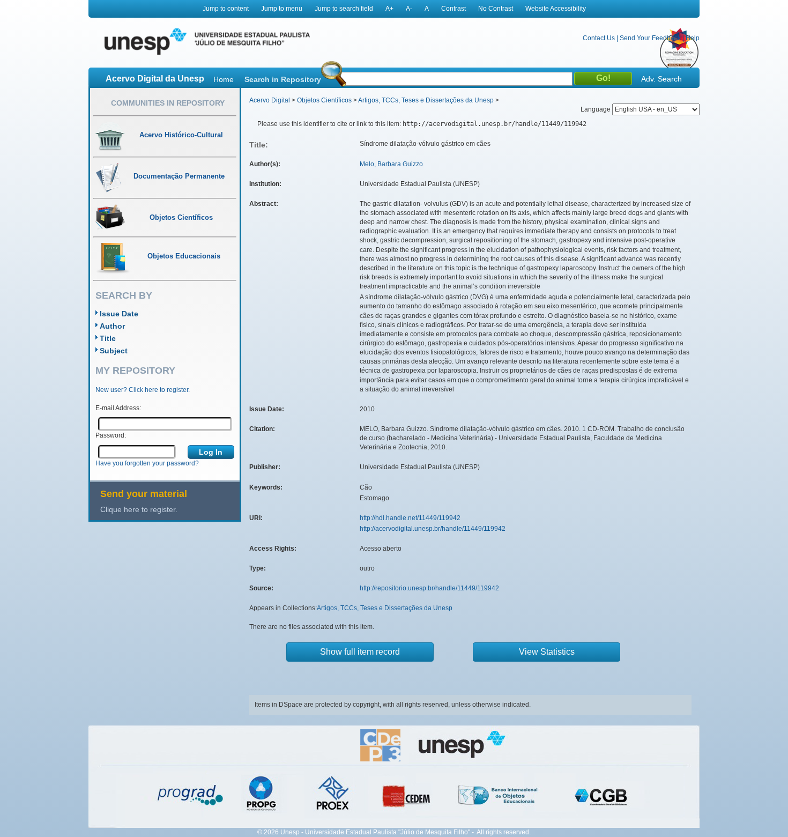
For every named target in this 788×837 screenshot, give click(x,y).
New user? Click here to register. (142, 390)
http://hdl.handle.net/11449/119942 (410, 518)
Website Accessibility (555, 8)
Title (108, 338)
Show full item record (360, 651)
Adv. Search (661, 79)
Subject (114, 350)
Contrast (453, 8)
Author (112, 326)
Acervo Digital (269, 100)
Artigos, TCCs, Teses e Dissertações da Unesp (426, 100)
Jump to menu (281, 8)
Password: (110, 435)
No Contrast (495, 8)
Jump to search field (344, 8)
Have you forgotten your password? (147, 463)
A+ (389, 8)
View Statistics (547, 651)
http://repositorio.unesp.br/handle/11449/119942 (429, 588)
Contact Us (599, 38)
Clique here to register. (138, 509)
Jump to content (226, 8)
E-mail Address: (118, 408)
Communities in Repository (168, 103)
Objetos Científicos (324, 100)
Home (223, 79)
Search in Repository (282, 79)
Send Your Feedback (650, 38)
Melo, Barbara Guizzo (391, 164)
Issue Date (119, 313)
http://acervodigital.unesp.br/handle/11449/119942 (432, 528)
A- (409, 8)
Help (693, 38)
